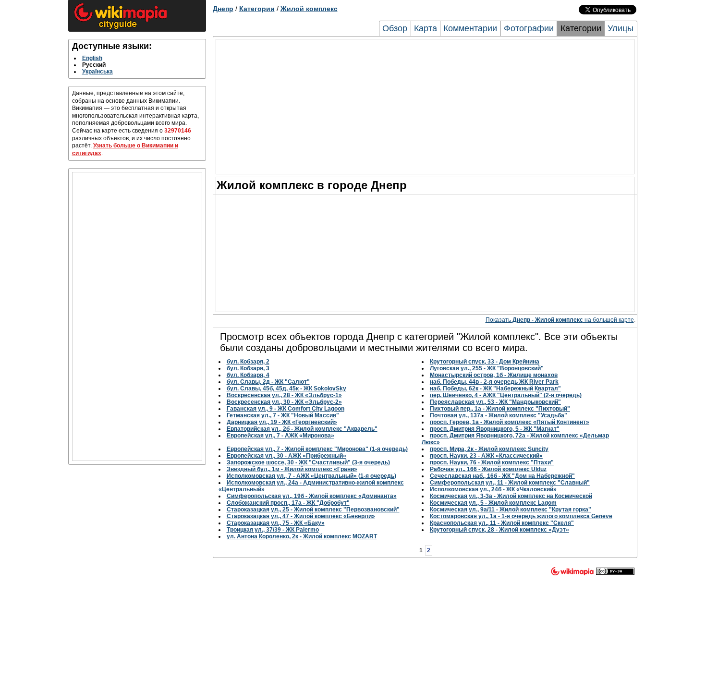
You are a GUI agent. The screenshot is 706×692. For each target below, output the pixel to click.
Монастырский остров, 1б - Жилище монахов (494, 375)
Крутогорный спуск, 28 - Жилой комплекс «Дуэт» (499, 529)
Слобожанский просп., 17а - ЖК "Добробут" (288, 502)
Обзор (394, 28)
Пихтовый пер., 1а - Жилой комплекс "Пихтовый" (500, 408)
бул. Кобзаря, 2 (248, 361)
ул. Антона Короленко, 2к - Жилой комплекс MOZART (302, 536)
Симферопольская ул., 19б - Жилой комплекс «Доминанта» (312, 496)
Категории (257, 8)
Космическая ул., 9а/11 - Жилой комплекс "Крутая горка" (510, 509)
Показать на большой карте (560, 319)
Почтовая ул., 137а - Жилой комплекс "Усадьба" (498, 415)
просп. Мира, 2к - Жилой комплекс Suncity (489, 449)
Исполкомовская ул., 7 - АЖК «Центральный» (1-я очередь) (311, 476)
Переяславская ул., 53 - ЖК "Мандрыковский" (495, 402)
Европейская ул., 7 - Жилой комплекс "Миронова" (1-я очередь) (317, 449)
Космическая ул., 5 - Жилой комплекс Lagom (493, 502)
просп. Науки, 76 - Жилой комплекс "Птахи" (492, 462)
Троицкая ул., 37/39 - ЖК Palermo (273, 529)
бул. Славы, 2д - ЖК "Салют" (268, 381)
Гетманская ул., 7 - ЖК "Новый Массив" (283, 415)
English (92, 58)
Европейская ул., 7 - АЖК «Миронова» (280, 435)
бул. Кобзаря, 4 (248, 375)
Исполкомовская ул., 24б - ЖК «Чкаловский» (493, 489)
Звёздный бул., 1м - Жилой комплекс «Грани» (292, 469)
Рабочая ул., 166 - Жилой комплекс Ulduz (488, 469)
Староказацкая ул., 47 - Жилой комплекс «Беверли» (301, 516)
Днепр (223, 8)
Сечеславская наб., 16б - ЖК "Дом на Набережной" (502, 476)
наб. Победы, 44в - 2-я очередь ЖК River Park (494, 381)
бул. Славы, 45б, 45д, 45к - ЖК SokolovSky (286, 388)
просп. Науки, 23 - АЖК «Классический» (486, 455)
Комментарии (470, 28)
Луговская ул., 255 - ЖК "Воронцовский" (487, 368)
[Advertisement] (137, 316)
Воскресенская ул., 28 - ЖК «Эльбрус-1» (284, 395)
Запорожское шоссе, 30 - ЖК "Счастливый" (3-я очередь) (308, 462)
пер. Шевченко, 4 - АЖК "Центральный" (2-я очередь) (506, 395)
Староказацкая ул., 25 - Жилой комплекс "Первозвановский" (313, 509)
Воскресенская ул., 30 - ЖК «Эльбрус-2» (284, 402)
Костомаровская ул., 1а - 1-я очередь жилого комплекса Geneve (521, 516)
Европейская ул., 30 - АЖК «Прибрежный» (286, 455)
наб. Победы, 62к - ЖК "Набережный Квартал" (495, 388)
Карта (425, 28)
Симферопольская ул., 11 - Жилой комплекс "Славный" (510, 482)
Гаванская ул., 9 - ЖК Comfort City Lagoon (285, 408)
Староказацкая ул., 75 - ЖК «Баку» (276, 523)
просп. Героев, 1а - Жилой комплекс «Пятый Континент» (509, 422)
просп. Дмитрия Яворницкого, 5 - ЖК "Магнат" (495, 428)
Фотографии (529, 28)
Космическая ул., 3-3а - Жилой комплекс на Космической (511, 496)
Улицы (620, 28)
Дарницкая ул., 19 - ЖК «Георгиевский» (282, 422)
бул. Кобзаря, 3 (248, 368)
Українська (97, 71)
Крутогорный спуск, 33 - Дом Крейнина (484, 361)
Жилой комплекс (309, 8)
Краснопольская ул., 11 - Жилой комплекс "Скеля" (502, 523)
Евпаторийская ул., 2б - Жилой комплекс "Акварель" (302, 428)
